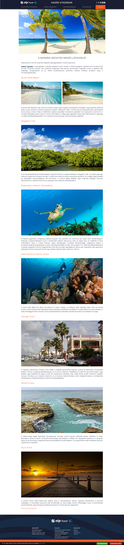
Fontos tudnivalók (59, 531)
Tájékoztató (58, 535)
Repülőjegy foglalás (37, 530)
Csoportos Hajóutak (29, 7)
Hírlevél (76, 534)
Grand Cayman (27, 66)
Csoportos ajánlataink (29, 508)
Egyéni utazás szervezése (38, 532)
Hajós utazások (62, 2)
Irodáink (76, 531)
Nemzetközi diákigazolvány (62, 536)
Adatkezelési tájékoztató (61, 538)
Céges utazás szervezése (38, 534)
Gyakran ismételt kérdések (61, 532)
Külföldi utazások (36, 531)
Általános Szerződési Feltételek (63, 530)
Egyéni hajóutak (50, 7)
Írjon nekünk (77, 532)
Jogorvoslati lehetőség (60, 534)
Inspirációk (86, 7)
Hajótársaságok (69, 7)
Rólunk (76, 530)
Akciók (100, 7)
